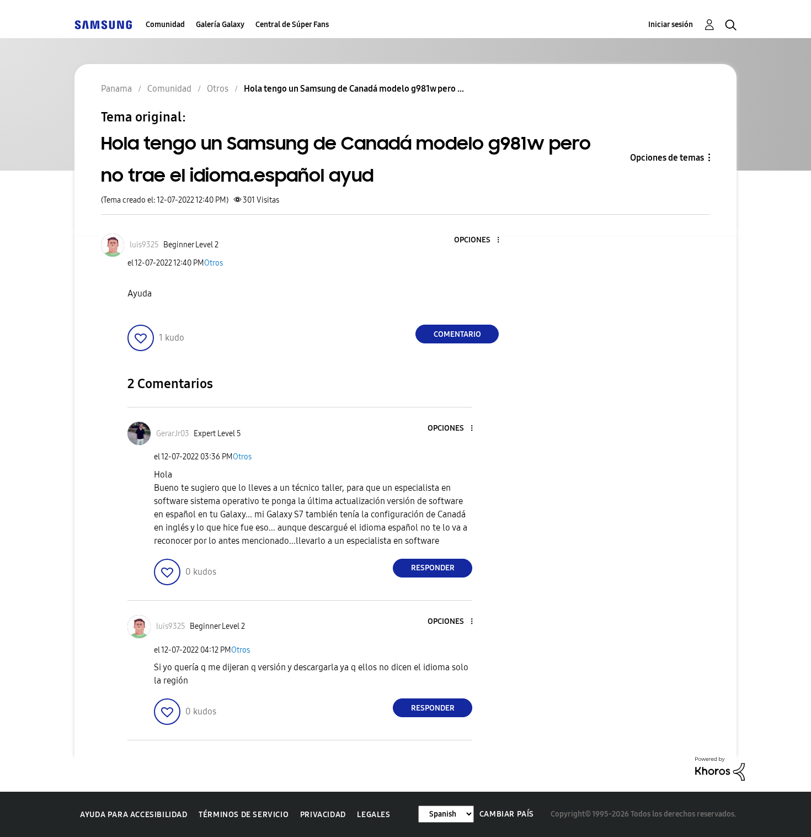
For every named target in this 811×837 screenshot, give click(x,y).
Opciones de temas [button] (667, 157)
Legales (373, 814)
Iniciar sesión (670, 24)
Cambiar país (506, 814)
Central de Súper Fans (292, 24)
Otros (213, 263)
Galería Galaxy (220, 24)
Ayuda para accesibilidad (133, 814)
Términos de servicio (244, 814)
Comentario (457, 334)
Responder (433, 568)
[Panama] (103, 24)
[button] (480, 240)
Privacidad (323, 814)
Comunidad (165, 24)
